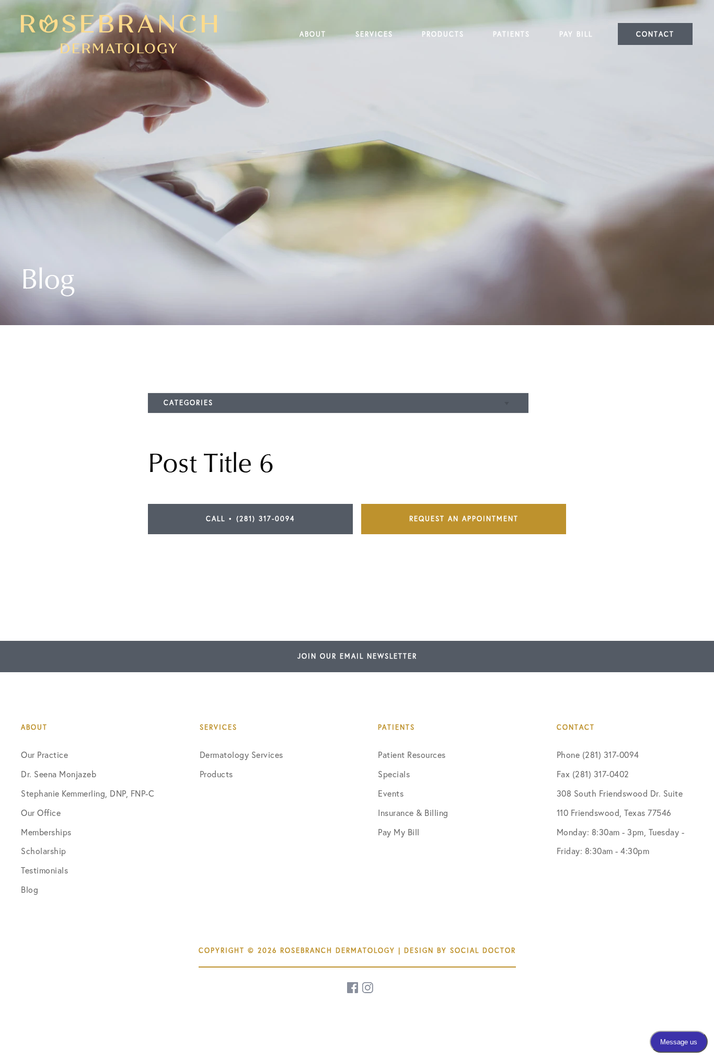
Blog (29, 889)
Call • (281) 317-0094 (250, 518)
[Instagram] (368, 987)
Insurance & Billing (413, 813)
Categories (188, 402)
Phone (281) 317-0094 (598, 755)
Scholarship (43, 851)
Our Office (41, 813)
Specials (394, 774)
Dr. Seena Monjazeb (58, 774)
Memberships (46, 832)
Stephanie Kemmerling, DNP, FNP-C (87, 793)
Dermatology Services (241, 755)
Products (216, 774)
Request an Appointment (464, 518)
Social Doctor (483, 950)
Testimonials (44, 870)
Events (391, 793)
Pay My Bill (399, 832)
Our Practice (44, 755)
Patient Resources (412, 755)
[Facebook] (353, 987)
